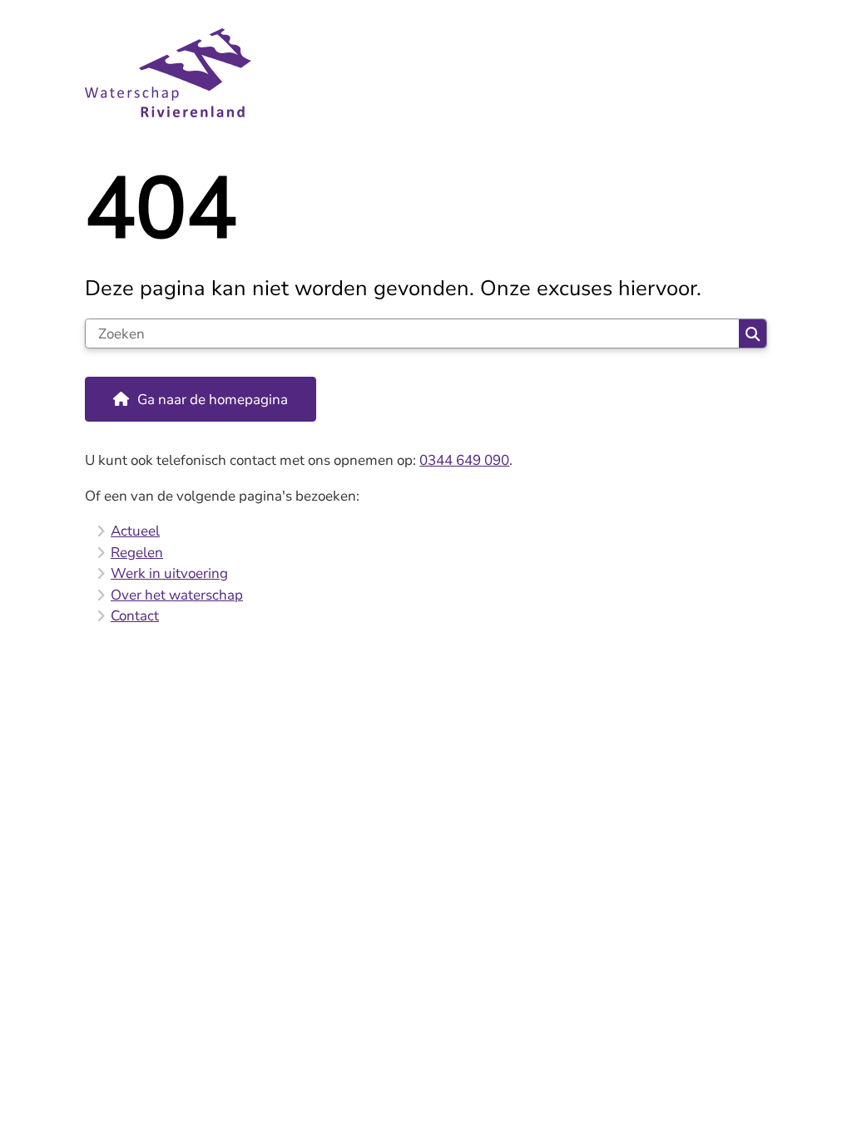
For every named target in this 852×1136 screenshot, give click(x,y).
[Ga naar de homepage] (425, 72)
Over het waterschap (177, 595)
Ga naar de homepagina (212, 399)
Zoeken (752, 333)
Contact (135, 615)
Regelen (137, 552)
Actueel (135, 531)
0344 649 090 (464, 460)
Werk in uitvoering (169, 573)
